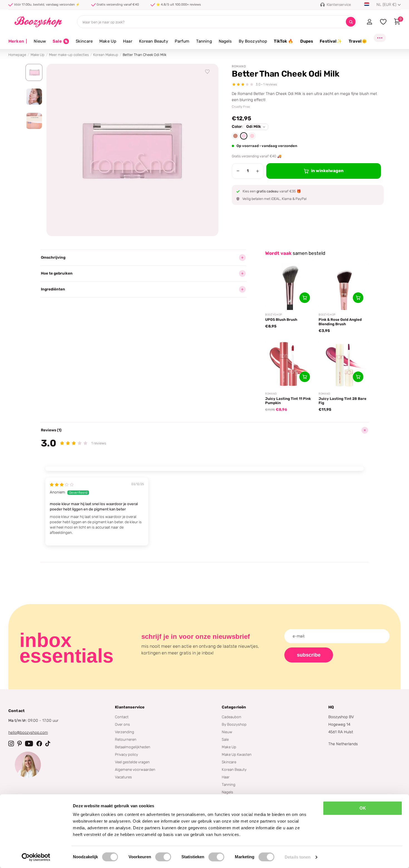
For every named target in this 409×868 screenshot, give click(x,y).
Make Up (107, 41)
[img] (62, 484)
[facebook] (39, 743)
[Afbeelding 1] (34, 72)
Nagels (225, 41)
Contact (122, 717)
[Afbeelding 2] (34, 96)
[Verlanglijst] (207, 72)
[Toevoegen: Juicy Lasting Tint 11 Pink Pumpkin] (304, 376)
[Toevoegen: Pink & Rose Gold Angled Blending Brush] (358, 297)
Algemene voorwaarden (135, 769)
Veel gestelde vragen (132, 762)
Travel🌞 (358, 41)
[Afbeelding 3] (34, 120)
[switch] (163, 856)
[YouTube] (29, 743)
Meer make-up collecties (69, 55)
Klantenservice (129, 707)
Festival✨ (331, 41)
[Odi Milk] (243, 136)
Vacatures (123, 777)
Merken (17, 41)
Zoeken (351, 22)
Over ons (122, 724)
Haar (127, 41)
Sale (225, 739)
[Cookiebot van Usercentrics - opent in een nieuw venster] (36, 857)
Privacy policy (126, 754)
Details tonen (298, 857)
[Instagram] (11, 743)
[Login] (369, 22)
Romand (239, 66)
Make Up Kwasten (237, 754)
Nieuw (40, 41)
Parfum (182, 41)
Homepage (17, 55)
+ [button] (257, 171)
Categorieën (234, 707)
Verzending (124, 732)
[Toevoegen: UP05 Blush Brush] (304, 297)
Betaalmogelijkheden (132, 747)
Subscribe (309, 655)
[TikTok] (47, 743)
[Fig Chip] (235, 136)
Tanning (204, 41)
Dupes (306, 41)
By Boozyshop (253, 41)
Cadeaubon (231, 717)
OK (362, 808)
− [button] (238, 171)
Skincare (84, 41)
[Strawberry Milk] (252, 136)
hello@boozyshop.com (28, 732)
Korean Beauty (153, 41)
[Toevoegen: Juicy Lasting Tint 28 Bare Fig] (358, 376)
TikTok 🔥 (283, 41)
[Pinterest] (19, 743)
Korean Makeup (105, 55)
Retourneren (125, 739)
